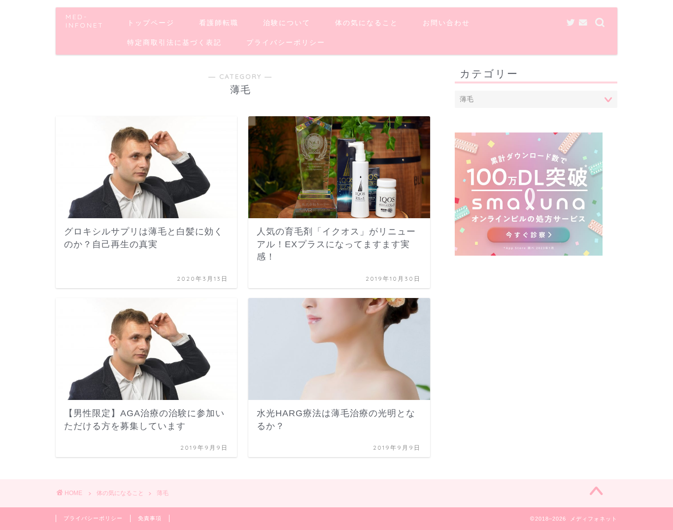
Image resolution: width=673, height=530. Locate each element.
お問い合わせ (446, 22)
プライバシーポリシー (285, 42)
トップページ (150, 22)
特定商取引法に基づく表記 (174, 42)
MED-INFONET (85, 20)
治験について (286, 22)
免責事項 (150, 518)
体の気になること (366, 22)
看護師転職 (218, 22)
